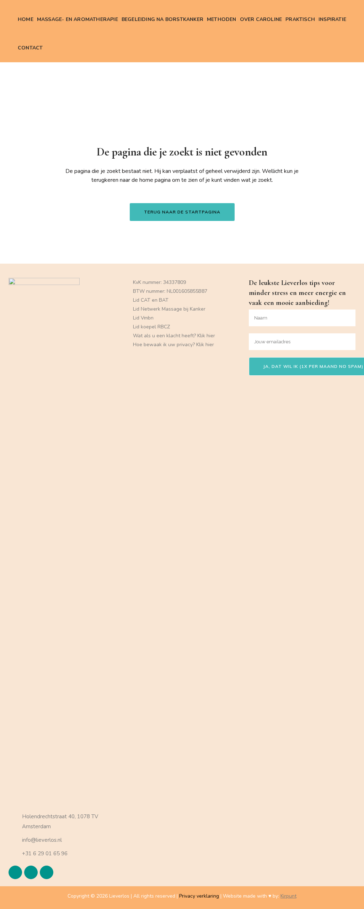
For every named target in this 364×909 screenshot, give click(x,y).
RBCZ (163, 326)
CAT (145, 300)
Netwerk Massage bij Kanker (173, 309)
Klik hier (206, 335)
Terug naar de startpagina (182, 212)
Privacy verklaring (199, 896)
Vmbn (147, 318)
